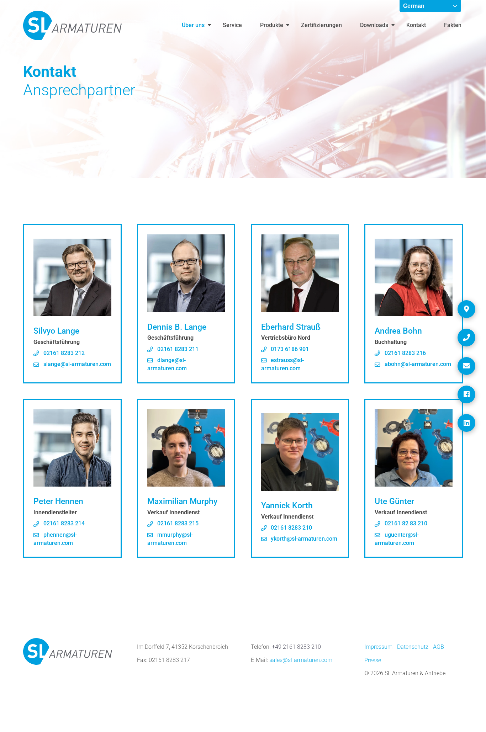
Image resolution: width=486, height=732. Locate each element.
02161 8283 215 (177, 523)
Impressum (378, 647)
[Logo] (72, 25)
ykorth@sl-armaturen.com (303, 539)
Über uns (193, 25)
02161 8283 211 (177, 349)
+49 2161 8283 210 (296, 647)
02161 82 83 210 (405, 523)
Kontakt (416, 25)
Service (232, 25)
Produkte (271, 25)
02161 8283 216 (404, 353)
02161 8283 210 (290, 528)
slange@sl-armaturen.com (76, 364)
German (413, 6)
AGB (438, 647)
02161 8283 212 (63, 353)
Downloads (374, 25)
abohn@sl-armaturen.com (417, 364)
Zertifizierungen (321, 25)
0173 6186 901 (289, 349)
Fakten (452, 25)
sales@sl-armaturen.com (300, 660)
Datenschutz (412, 647)
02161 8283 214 (63, 523)
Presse (372, 660)
